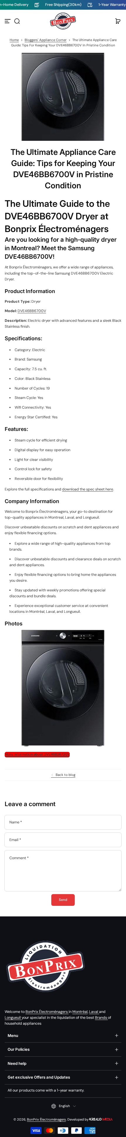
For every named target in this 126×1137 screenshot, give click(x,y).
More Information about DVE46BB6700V (37, 754)
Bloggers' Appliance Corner (46, 40)
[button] (17, 21)
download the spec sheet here (87, 489)
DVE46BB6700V (32, 311)
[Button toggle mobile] (8, 21)
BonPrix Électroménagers (47, 1011)
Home (14, 40)
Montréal (80, 1011)
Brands (101, 1017)
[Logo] (62, 21)
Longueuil (13, 1017)
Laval (94, 1011)
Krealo (101, 1119)
